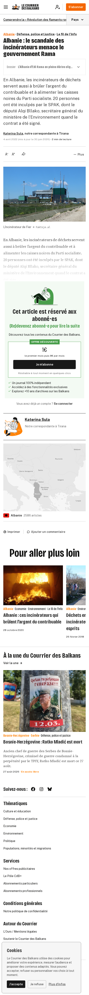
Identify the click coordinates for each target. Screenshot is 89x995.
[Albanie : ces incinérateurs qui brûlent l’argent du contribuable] (33, 585)
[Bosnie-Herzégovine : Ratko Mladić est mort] (44, 701)
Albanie (9, 34)
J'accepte (16, 984)
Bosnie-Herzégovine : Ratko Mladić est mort (42, 742)
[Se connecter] (59, 7)
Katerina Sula (13, 133)
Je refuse (36, 984)
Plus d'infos (57, 984)
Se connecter (63, 403)
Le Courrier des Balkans (30, 7)
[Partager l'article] (24, 154)
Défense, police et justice (36, 34)
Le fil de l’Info (67, 34)
